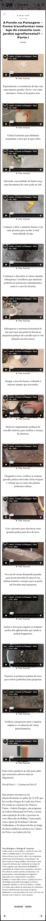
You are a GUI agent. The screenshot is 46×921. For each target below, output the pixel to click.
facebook (18, 906)
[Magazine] (4, 14)
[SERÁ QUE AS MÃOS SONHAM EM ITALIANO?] (34, 915)
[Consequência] (12, 915)
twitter (28, 906)
